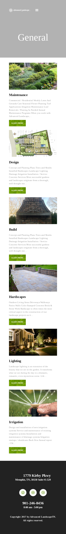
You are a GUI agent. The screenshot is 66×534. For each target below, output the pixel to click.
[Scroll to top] (60, 528)
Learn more (17, 123)
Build (13, 229)
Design (14, 162)
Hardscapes (17, 297)
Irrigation (16, 422)
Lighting (15, 361)
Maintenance (18, 95)
